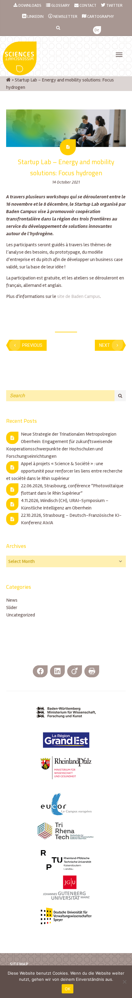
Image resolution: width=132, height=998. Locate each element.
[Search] (120, 395)
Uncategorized (20, 615)
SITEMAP (19, 964)
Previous (32, 345)
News (11, 600)
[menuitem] (96, 30)
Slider (11, 607)
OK (68, 988)
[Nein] (124, 982)
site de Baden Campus (78, 296)
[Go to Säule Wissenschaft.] (8, 80)
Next (104, 345)
